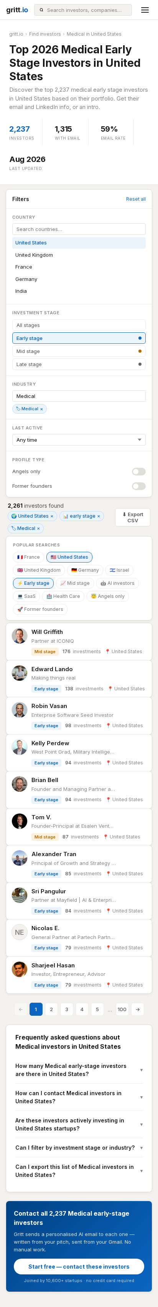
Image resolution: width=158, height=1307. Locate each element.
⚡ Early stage (33, 583)
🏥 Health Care (63, 596)
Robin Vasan (49, 706)
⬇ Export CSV (132, 517)
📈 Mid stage (75, 583)
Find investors (45, 34)
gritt (17, 10)
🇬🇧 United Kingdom (39, 570)
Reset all (136, 199)
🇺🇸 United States (69, 557)
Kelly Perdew (50, 743)
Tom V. (41, 817)
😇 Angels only (108, 596)
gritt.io (16, 34)
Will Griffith (47, 631)
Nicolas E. (45, 928)
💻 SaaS (26, 596)
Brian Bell (44, 780)
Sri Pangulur (48, 891)
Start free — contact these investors (79, 1266)
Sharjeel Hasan (53, 965)
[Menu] (145, 10)
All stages (28, 325)
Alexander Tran (53, 854)
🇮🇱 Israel (119, 570)
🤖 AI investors (117, 583)
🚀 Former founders (40, 609)
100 (122, 1009)
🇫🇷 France (28, 557)
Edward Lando (52, 669)
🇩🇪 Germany (85, 570)
